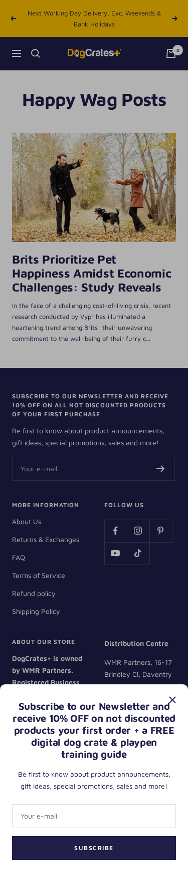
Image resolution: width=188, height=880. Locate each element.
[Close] (172, 699)
